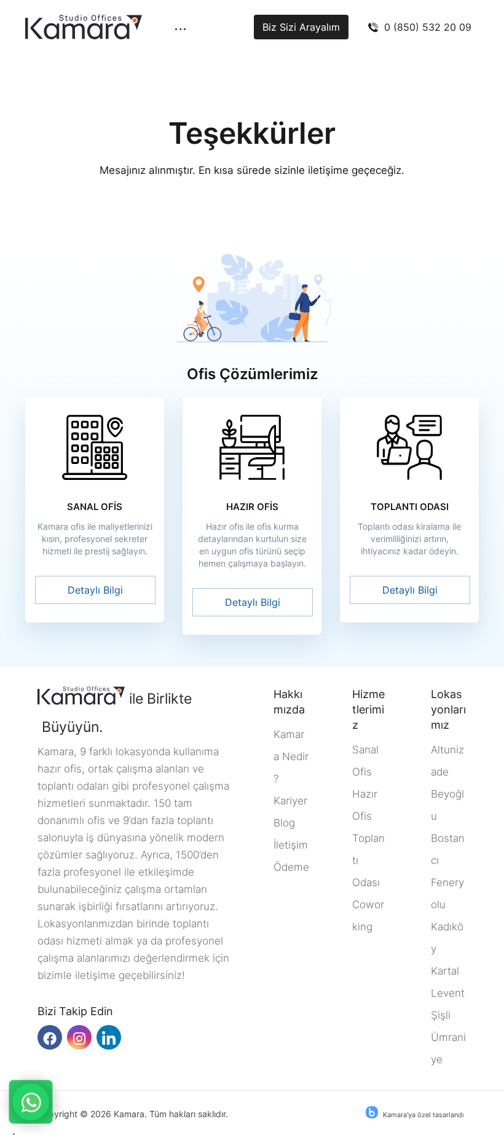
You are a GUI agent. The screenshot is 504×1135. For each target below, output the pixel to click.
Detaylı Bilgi (95, 590)
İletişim (291, 845)
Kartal (445, 971)
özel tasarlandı (440, 1114)
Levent (448, 993)
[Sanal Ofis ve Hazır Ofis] (83, 27)
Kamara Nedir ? (291, 756)
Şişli (441, 1015)
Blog (284, 823)
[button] (180, 35)
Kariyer (290, 801)
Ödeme (291, 867)
